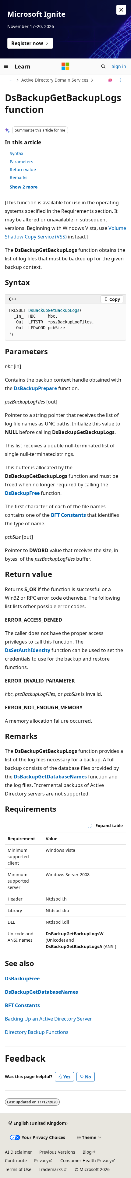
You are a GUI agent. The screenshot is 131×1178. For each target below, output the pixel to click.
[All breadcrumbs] (10, 80)
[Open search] (103, 66)
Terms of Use (18, 1169)
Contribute (16, 1160)
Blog (87, 1152)
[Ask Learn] (110, 80)
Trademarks (51, 1169)
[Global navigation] (6, 66)
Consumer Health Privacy (86, 1160)
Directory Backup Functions (37, 1032)
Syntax (16, 153)
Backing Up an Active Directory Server (48, 1018)
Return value (23, 169)
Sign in (119, 66)
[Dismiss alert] (121, 10)
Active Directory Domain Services (54, 80)
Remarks (18, 177)
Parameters (21, 161)
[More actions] (120, 80)
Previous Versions (57, 1152)
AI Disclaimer (18, 1152)
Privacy (41, 1160)
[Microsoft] (65, 66)
